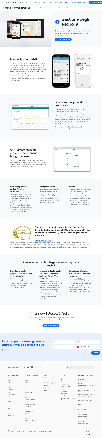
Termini (24, 431)
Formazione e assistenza (85, 375)
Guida (50, 431)
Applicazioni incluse (13, 375)
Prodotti (28, 2)
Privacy (18, 431)
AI (39, 2)
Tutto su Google (32, 431)
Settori (35, 2)
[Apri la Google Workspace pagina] (9, 2)
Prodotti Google (43, 431)
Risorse (51, 2)
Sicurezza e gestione (31, 375)
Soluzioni (21, 2)
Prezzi (44, 2)
